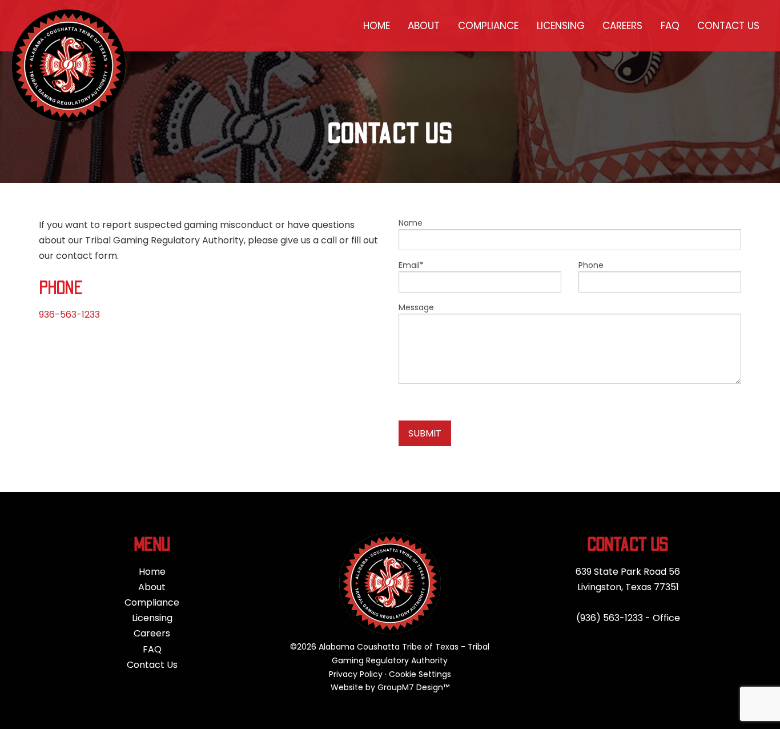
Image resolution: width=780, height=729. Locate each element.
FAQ (670, 26)
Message (416, 307)
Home (376, 26)
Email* (411, 265)
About (424, 26)
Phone (591, 265)
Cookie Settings (420, 674)
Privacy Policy (356, 674)
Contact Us (728, 26)
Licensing (561, 26)
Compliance (488, 26)
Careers (622, 26)
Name (411, 223)
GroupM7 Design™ (413, 687)
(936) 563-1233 (609, 617)
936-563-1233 (69, 314)
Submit (424, 433)
